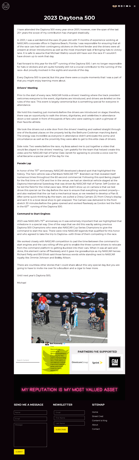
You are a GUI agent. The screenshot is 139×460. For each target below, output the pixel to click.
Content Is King (99, 420)
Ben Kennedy (56, 344)
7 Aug (52, 346)
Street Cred (97, 416)
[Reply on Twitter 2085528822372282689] (52, 374)
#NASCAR (54, 371)
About (95, 425)
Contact (96, 429)
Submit (19, 452)
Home (95, 412)
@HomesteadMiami (58, 354)
